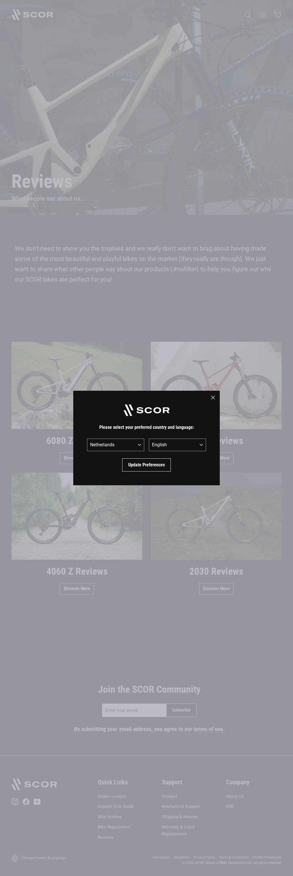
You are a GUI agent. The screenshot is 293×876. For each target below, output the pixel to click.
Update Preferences (146, 465)
